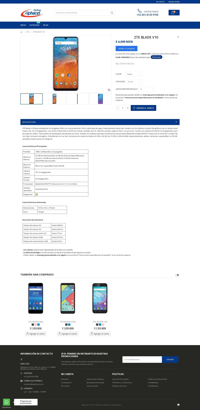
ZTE (27, 32)
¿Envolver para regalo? (127, 89)
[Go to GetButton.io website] (6, 407)
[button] (178, 275)
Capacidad (120, 81)
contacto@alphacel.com (33, 384)
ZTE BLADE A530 (68, 321)
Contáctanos (153, 386)
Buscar (112, 12)
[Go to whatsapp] (6, 402)
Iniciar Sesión (92, 386)
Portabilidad (153, 382)
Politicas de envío (119, 386)
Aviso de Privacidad (120, 379)
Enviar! (170, 359)
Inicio (21, 32)
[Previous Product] (178, 36)
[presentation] (23, 99)
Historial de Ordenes (95, 379)
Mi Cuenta (160, 2)
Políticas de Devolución (157, 379)
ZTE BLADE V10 (146, 37)
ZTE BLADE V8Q (35, 321)
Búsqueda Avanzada (95, 382)
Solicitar (156, 57)
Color (118, 74)
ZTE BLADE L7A (100, 321)
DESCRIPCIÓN (29, 122)
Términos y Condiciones (122, 382)
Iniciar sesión (174, 2)
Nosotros (65, 379)
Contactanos (66, 382)
